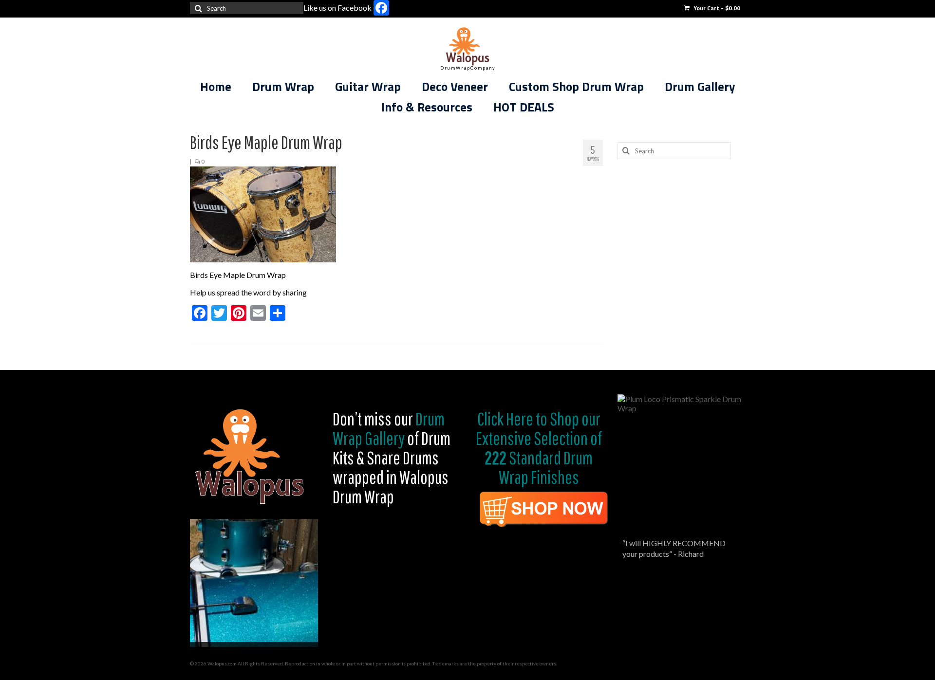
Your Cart (716, 8)
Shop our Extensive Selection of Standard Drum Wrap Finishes (539, 448)
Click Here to (512, 418)
